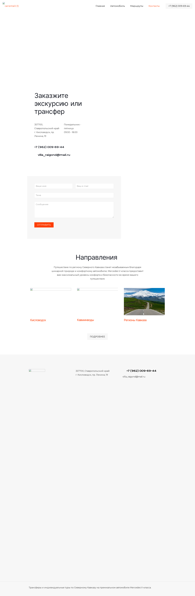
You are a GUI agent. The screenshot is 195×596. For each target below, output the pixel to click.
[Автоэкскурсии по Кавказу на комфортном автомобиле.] (11, 6)
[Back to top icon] (163, 587)
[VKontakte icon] (156, 591)
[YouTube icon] (149, 591)
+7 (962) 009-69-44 (179, 6)
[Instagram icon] (153, 591)
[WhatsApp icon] (145, 591)
